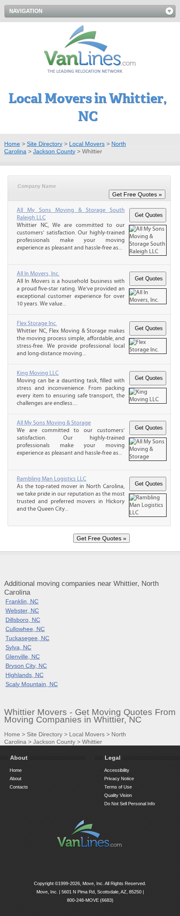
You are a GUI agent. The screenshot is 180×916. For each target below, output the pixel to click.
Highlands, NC (24, 675)
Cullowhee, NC (25, 629)
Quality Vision (118, 795)
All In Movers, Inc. (38, 273)
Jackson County (54, 151)
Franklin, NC (22, 601)
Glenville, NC (22, 656)
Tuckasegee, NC (27, 638)
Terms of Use (118, 786)
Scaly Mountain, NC (31, 684)
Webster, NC (22, 610)
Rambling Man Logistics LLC (51, 479)
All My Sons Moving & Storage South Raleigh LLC (71, 214)
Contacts (19, 786)
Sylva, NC (18, 647)
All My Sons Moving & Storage (54, 423)
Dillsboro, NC (22, 619)
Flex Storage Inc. (37, 323)
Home (12, 143)
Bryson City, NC (26, 665)
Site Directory (44, 143)
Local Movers (87, 143)
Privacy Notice (119, 778)
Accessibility (116, 770)
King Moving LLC (38, 373)
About (15, 778)
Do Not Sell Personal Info (129, 803)
